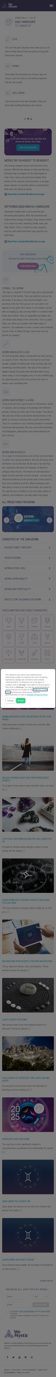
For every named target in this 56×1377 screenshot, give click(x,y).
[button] (10, 700)
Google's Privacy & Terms (37, 695)
